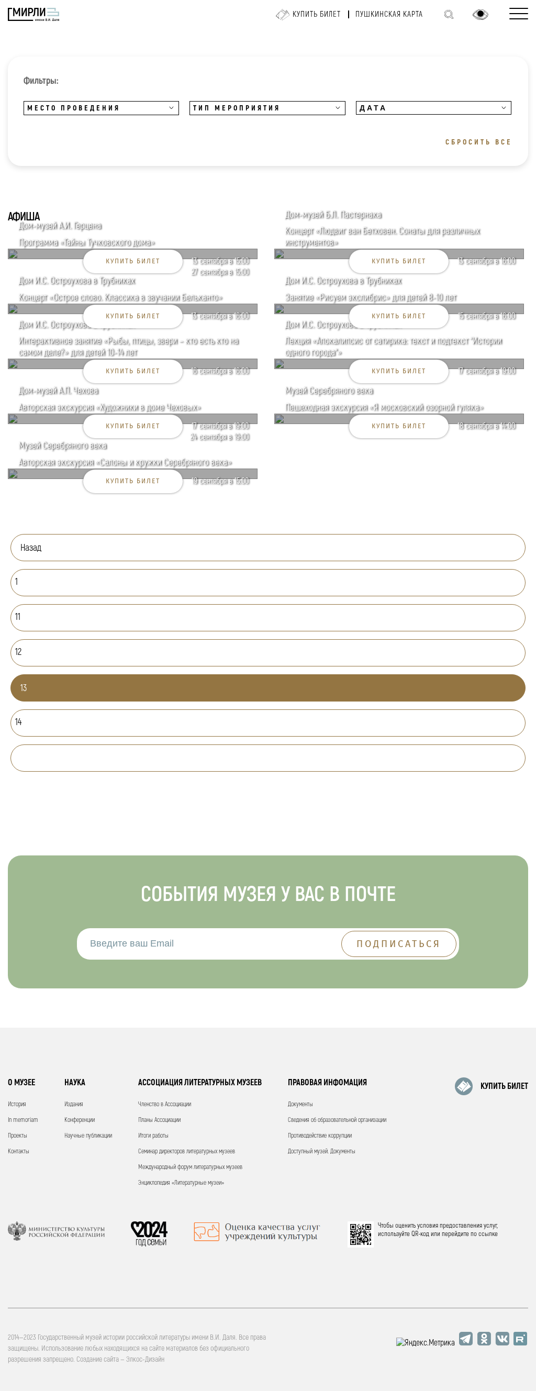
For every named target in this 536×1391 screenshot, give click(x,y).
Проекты (17, 1136)
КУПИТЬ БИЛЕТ (504, 1086)
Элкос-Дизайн (145, 1359)
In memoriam (23, 1120)
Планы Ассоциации (159, 1120)
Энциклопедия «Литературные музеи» (181, 1183)
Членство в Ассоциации (164, 1104)
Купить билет (317, 14)
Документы (300, 1104)
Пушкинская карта (389, 14)
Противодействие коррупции (320, 1136)
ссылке (488, 1234)
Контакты (18, 1151)
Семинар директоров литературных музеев (186, 1151)
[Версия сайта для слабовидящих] (480, 14)
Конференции (79, 1120)
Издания (73, 1104)
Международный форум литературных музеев (190, 1167)
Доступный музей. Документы (321, 1151)
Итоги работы (153, 1136)
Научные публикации (88, 1136)
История (17, 1104)
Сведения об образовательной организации (337, 1120)
